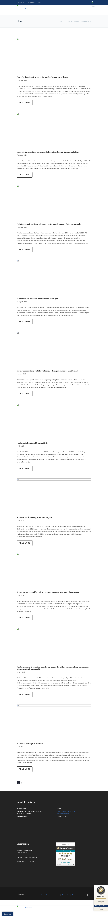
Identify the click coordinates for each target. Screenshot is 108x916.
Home (60, 21)
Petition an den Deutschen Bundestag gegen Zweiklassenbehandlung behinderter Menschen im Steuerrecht (53, 668)
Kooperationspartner (53, 895)
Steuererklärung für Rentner (30, 743)
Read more (24, 103)
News (39, 2)
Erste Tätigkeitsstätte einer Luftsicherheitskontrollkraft (42, 77)
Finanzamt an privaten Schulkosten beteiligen (37, 298)
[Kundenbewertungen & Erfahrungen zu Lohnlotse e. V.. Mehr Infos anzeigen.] (65, 865)
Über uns (21, 2)
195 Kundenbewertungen (101, 905)
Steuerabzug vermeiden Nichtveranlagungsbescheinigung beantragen (48, 592)
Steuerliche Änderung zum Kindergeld (34, 517)
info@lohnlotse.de (63, 814)
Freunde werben (38, 895)
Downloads (31, 2)
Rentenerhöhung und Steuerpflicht (32, 443)
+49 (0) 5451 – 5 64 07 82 (67, 811)
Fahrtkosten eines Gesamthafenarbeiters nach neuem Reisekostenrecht (49, 224)
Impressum (82, 895)
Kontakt (74, 895)
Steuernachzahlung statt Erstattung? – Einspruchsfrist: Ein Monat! (47, 371)
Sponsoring (65, 895)
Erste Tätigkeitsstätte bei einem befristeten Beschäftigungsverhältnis (48, 152)
